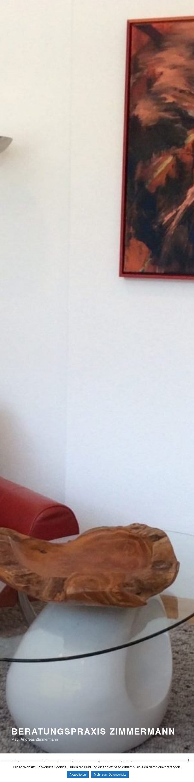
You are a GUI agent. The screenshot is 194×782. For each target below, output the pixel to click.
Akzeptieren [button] (78, 774)
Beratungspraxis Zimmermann (93, 731)
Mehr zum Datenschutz (110, 774)
